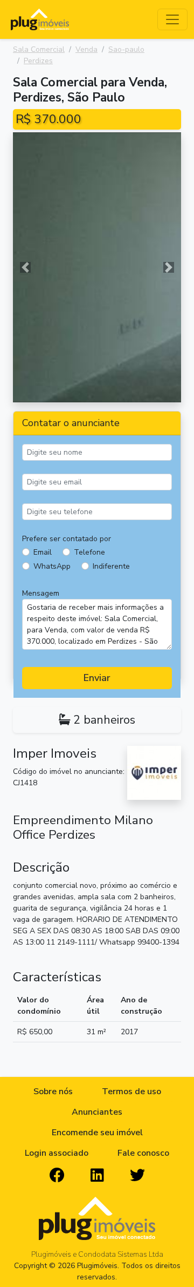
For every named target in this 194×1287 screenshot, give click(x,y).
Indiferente (111, 566)
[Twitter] (137, 1176)
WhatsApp (52, 566)
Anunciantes (97, 1112)
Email (42, 552)
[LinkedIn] (97, 1176)
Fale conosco (143, 1153)
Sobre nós (53, 1091)
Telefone (89, 552)
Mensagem (40, 593)
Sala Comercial (39, 49)
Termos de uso (131, 1091)
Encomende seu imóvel (97, 1132)
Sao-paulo (126, 49)
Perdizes (38, 61)
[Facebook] (57, 1176)
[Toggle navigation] (172, 19)
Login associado (56, 1153)
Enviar (97, 677)
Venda (86, 49)
